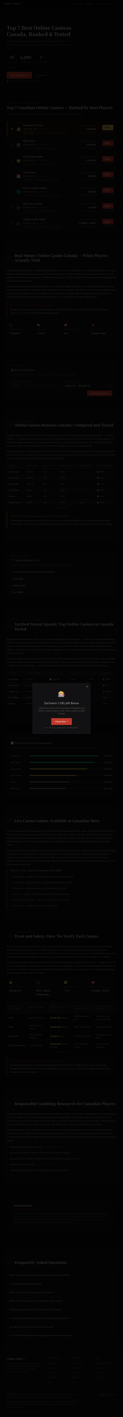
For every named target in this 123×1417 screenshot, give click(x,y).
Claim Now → (61, 721)
